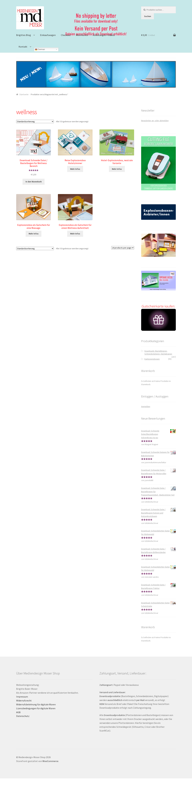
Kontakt (23, 46)
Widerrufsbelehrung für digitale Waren (36, 704)
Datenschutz (22, 715)
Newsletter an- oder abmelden (155, 120)
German (41, 49)
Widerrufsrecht (24, 700)
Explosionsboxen (152, 359)
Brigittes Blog (23, 35)
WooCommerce (50, 761)
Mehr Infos (75, 169)
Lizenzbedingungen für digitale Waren (35, 708)
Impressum (22, 696)
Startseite (23, 94)
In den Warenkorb (34, 181)
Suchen (147, 16)
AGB (18, 712)
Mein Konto (82, 35)
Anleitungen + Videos (104, 35)
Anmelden (145, 406)
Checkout (66, 35)
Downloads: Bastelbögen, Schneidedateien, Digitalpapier (158, 352)
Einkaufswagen (48, 35)
